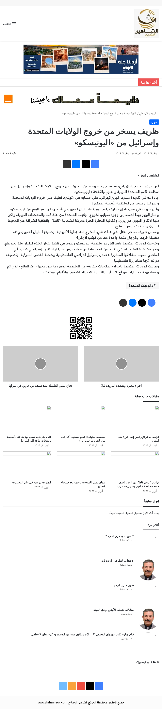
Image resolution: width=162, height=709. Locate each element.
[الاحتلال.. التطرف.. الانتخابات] (148, 569)
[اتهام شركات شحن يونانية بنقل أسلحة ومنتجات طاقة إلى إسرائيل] (27, 419)
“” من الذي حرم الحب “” (119, 536)
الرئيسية (152, 113)
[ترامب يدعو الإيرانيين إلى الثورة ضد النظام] (135, 419)
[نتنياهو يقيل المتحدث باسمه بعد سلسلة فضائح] (81, 465)
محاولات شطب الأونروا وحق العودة (113, 609)
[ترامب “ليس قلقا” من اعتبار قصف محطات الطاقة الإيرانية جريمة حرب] (135, 465)
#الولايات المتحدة (141, 285)
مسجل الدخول (133, 512)
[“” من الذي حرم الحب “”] (148, 545)
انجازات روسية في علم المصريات (31, 482)
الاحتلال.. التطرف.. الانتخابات (117, 560)
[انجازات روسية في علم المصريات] (27, 465)
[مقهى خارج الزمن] (148, 594)
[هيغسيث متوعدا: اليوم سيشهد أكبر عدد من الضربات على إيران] (81, 419)
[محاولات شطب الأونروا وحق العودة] (148, 619)
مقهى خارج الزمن (124, 585)
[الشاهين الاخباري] (146, 23)
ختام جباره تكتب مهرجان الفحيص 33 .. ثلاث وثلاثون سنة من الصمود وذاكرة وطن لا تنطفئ (82, 634)
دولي (142, 113)
